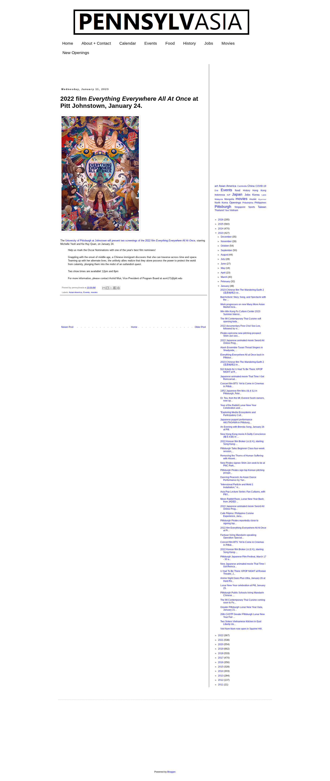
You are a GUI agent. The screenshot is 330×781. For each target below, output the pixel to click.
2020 (221, 644)
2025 (221, 224)
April (223, 272)
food (237, 190)
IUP (228, 195)
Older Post (200, 327)
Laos (264, 195)
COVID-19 (261, 186)
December (226, 236)
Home (67, 43)
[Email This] (104, 288)
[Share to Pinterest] (118, 288)
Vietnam (234, 210)
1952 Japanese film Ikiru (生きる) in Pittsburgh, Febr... (238, 392)
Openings (235, 202)
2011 (221, 684)
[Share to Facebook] (115, 288)
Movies (228, 43)
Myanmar (262, 199)
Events (150, 43)
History (189, 43)
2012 (221, 680)
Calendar (127, 43)
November (226, 241)
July (223, 259)
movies (94, 292)
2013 (221, 675)
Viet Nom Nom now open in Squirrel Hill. (241, 628)
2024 (221, 228)
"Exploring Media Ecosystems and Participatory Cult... (238, 413)
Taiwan (262, 206)
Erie (216, 190)
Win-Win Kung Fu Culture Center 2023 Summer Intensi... (240, 312)
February (226, 281)
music (252, 199)
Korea (256, 194)
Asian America (75, 292)
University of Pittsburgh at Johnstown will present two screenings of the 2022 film (130, 240)
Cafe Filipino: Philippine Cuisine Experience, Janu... (237, 514)
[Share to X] (111, 288)
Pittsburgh (223, 207)
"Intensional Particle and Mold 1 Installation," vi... (236, 485)
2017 (221, 657)
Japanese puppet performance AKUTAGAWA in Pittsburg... (236, 421)
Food (170, 43)
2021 (221, 640)
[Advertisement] (129, 72)
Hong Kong (259, 190)
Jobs (208, 43)
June (223, 263)
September (227, 250)
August (225, 254)
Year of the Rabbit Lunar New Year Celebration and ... (238, 406)
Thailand (219, 210)
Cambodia (242, 186)
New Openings (75, 52)
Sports (251, 207)
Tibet (226, 210)
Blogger (171, 772)
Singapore (240, 207)
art (216, 185)
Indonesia (220, 194)
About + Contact (96, 43)
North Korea (221, 202)
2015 (221, 666)
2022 (221, 635)
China (251, 185)
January (225, 286)
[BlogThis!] (107, 288)
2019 (221, 648)
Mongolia (229, 199)
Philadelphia (247, 202)
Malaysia (219, 199)
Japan (237, 194)
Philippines (260, 202)
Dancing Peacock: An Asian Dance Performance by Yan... (238, 478)
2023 (221, 233)
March (224, 277)
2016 (221, 662)
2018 (221, 653)
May (223, 268)
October (225, 245)
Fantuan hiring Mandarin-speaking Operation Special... (238, 536)
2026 (221, 219)
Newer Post (67, 327)
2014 (221, 671)
